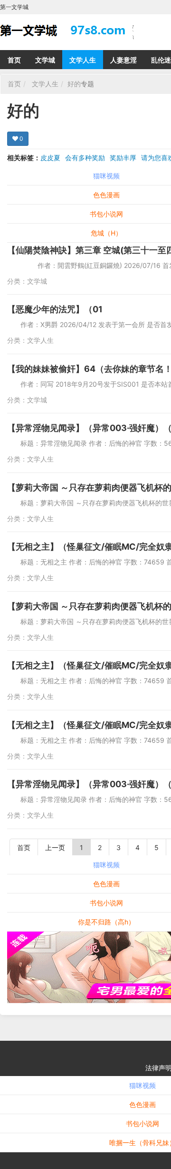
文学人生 (82, 60)
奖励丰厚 (123, 158)
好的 (74, 84)
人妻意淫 (123, 60)
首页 (14, 60)
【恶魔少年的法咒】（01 (55, 309)
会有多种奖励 (85, 158)
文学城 (45, 60)
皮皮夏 (50, 158)
